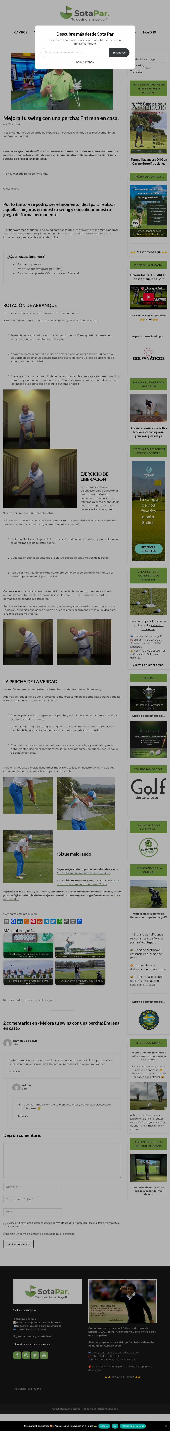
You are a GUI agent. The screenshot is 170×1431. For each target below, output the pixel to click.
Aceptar (104, 1426)
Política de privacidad (133, 1426)
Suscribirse (119, 52)
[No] (166, 1426)
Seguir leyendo (85, 61)
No (115, 1426)
